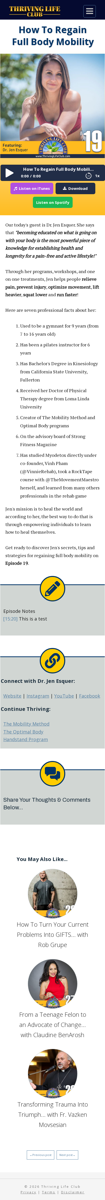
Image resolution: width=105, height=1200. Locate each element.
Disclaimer (73, 1192)
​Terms (49, 1192)
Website (12, 696)
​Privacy (28, 1192)
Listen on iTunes (34, 188)
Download (78, 188)
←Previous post (40, 1155)
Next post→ (67, 1155)
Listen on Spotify (52, 202)
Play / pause (9, 173)
